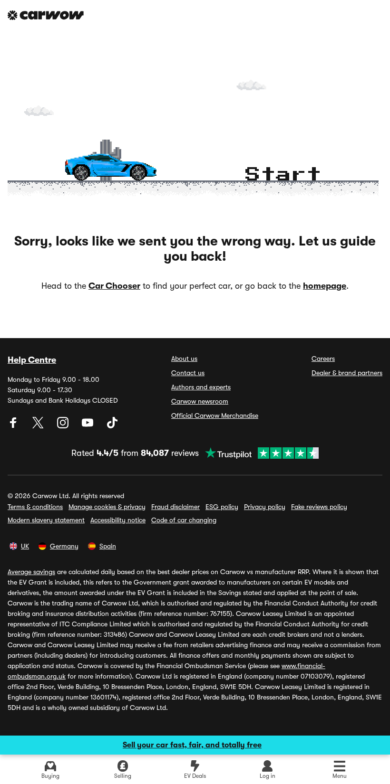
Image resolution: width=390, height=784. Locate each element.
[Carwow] (46, 15)
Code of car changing (183, 520)
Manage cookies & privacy (107, 506)
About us (184, 358)
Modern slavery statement (46, 520)
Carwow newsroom (199, 401)
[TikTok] (112, 426)
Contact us (188, 373)
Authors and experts (201, 387)
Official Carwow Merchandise (214, 415)
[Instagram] (63, 426)
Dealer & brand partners (347, 373)
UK (25, 546)
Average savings (31, 572)
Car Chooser (114, 286)
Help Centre (32, 360)
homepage (324, 286)
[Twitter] (39, 426)
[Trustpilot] (259, 453)
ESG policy (221, 506)
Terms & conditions (35, 506)
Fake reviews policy (319, 506)
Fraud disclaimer (175, 506)
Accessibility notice (118, 520)
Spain (107, 546)
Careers (323, 358)
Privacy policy (264, 506)
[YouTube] (88, 426)
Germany (64, 546)
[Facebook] (14, 426)
